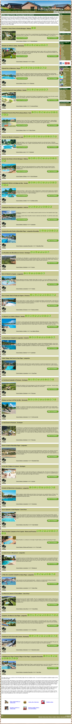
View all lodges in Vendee (21, 106)
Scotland (62, 38)
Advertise (40, 716)
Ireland (62, 39)
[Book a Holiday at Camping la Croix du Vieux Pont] (22, 126)
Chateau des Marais (7, 137)
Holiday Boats (62, 92)
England (62, 35)
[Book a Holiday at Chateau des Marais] (22, 148)
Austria (62, 53)
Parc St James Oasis (7, 295)
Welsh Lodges (21, 11)
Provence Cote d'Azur (64, 29)
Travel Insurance (63, 105)
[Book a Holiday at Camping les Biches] (22, 196)
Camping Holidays (63, 99)
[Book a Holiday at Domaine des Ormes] (22, 172)
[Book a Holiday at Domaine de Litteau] (22, 57)
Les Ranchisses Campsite (9, 338)
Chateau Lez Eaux (6, 400)
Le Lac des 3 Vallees (7, 466)
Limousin (61, 23)
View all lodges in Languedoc (22, 288)
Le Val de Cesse (6, 552)
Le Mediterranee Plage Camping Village (12, 656)
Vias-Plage (34, 373)
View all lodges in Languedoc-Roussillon (24, 245)
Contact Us (69, 716)
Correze (33, 267)
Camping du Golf (6, 636)
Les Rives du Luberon (8, 593)
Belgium (62, 54)
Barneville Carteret (35, 649)
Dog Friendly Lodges (64, 73)
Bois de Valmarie (6, 274)
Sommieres (34, 503)
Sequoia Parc (5, 68)
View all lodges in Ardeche (21, 224)
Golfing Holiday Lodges (64, 80)
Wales (62, 36)
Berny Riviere (32, 130)
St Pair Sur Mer (35, 417)
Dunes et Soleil (6, 445)
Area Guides (26, 11)
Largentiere (33, 224)
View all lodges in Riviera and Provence (24, 547)
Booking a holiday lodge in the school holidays (33, 708)
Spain (62, 49)
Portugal (62, 50)
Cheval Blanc (35, 608)
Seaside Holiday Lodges (64, 76)
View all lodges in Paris (21, 130)
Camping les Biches (7, 183)
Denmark (62, 45)
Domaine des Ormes (7, 159)
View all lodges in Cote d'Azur (22, 524)
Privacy (50, 716)
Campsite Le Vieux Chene (9, 28)
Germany (62, 51)
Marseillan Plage (40, 245)
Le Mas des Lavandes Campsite (10, 574)
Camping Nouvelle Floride (9, 231)
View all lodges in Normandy (22, 61)
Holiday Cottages (63, 94)
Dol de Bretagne (34, 176)
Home (2, 11)
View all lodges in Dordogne (21, 267)
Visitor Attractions (63, 103)
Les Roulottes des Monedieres (10, 252)
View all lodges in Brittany (21, 41)
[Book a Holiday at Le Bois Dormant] (22, 101)
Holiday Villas (62, 90)
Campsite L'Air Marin (7, 615)
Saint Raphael (35, 524)
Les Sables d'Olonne (35, 331)
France (62, 46)
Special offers (32, 11)
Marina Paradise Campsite (9, 531)
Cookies (54, 716)
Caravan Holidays (63, 96)
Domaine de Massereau (8, 488)
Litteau (33, 61)
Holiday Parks (62, 98)
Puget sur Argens (35, 309)
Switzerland (63, 57)
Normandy (62, 25)
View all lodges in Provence (21, 309)
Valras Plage (34, 588)
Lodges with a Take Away (33, 702)
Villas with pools (63, 91)
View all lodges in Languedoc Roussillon (24, 672)
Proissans (34, 393)
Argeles (33, 288)
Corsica (61, 19)
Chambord (32, 152)
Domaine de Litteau (7, 45)
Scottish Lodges (14, 11)
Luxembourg (63, 58)
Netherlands (63, 59)
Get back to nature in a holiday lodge (14, 708)
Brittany (61, 16)
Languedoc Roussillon (64, 21)
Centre (61, 18)
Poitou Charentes (63, 28)
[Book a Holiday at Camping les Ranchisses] (22, 220)
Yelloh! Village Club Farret (9, 358)
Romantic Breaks (63, 95)
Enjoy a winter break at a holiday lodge (15, 702)
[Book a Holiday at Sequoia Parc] (22, 79)
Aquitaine (61, 15)
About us (58, 716)
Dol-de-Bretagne (34, 41)
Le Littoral (4, 316)
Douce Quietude (6, 509)
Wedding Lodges (49, 702)
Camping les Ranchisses (8, 207)
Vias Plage (34, 629)
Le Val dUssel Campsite (8, 380)
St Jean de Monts (34, 106)
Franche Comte (63, 20)
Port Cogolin (38, 547)
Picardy (61, 26)
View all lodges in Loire (21, 152)
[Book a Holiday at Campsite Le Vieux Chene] (22, 38)
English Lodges (7, 11)
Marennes (32, 83)
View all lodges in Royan (21, 83)
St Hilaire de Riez (34, 200)
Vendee (61, 24)
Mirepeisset (34, 568)
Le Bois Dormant (6, 90)
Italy (61, 47)
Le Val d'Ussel (5, 422)
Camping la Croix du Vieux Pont (10, 112)
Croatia (62, 55)
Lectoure (33, 481)
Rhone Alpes (62, 30)
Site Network (63, 716)
